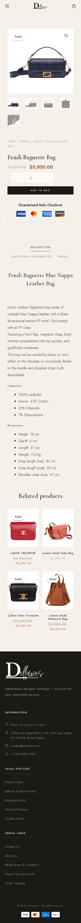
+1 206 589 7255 (23, 754)
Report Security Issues (20, 874)
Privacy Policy (14, 782)
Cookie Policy (14, 818)
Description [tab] (40, 247)
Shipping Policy (15, 800)
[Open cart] (73, 6)
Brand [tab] (63, 256)
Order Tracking (15, 883)
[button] (66, 35)
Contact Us (12, 846)
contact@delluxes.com (25, 746)
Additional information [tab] (32, 256)
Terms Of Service (16, 809)
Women (25, 141)
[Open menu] (7, 6)
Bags (37, 141)
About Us (11, 856)
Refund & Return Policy (20, 791)
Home (11, 141)
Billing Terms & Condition (22, 865)
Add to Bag (40, 190)
